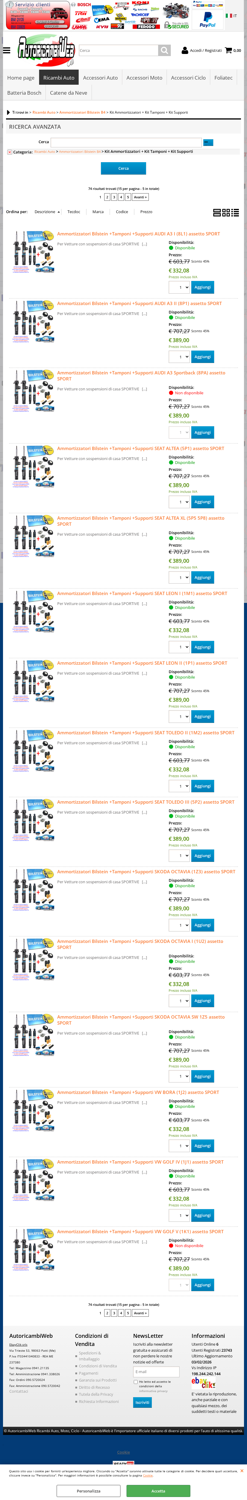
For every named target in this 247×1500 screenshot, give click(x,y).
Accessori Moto (144, 77)
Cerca (44, 141)
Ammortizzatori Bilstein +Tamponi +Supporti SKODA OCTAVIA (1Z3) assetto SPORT (146, 871)
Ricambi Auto (58, 77)
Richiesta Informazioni (99, 1401)
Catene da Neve (68, 92)
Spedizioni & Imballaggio (90, 1356)
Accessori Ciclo (188, 77)
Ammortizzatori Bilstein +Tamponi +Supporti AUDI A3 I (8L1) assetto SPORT (138, 234)
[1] (180, 358)
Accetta (158, 1491)
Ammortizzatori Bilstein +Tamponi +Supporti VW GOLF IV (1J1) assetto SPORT (140, 1162)
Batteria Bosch (24, 92)
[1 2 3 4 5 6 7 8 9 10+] (180, 288)
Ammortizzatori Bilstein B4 (80, 151)
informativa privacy (153, 1391)
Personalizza (89, 1491)
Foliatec (223, 77)
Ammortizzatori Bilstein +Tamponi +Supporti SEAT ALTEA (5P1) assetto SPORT (140, 448)
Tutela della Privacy (96, 1394)
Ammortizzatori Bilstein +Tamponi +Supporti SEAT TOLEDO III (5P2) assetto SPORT (145, 802)
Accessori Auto (100, 77)
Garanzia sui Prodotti (98, 1380)
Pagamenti (88, 1373)
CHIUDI (242, 1470)
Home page (21, 77)
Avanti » (140, 197)
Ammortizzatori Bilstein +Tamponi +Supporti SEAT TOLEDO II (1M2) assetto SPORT (145, 733)
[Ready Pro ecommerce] (123, 1464)
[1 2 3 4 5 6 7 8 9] (180, 648)
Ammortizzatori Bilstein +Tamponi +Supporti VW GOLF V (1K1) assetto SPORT (140, 1231)
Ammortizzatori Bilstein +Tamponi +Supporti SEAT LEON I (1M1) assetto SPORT (142, 593)
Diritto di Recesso (94, 1387)
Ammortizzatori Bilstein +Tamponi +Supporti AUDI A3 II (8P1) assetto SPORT (139, 303)
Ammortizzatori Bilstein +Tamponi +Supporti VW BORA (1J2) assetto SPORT (138, 1092)
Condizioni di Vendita (98, 1366)
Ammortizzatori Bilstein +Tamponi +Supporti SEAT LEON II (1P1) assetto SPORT (142, 663)
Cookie (148, 1475)
